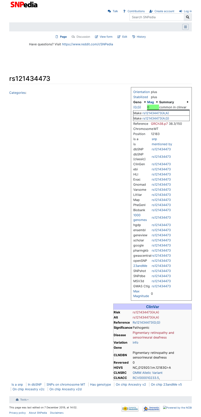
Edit (124, 36)
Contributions (136, 11)
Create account (164, 11)
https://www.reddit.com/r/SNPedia (87, 44)
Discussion (83, 36)
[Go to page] (188, 17)
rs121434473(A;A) (156, 113)
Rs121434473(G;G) (146, 322)
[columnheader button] (153, 102)
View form (106, 36)
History (141, 36)
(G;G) (137, 107)
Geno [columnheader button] (137, 102)
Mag (150, 102)
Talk (115, 11)
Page (63, 36)
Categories (17, 93)
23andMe (140, 266)
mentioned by (162, 144)
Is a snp (17, 384)
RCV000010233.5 (146, 378)
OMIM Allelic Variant (148, 373)
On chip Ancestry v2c (29, 389)
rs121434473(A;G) (156, 118)
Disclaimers (57, 412)
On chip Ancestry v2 (131, 384)
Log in (188, 11)
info (135, 342)
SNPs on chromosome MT (66, 384)
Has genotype (100, 384)
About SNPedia (38, 412)
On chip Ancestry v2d (65, 389)
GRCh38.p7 (159, 124)
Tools (23, 399)
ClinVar (152, 306)
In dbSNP (35, 384)
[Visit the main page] (24, 4)
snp (154, 139)
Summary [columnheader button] (166, 102)
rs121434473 (161, 149)
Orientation (141, 92)
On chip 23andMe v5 (166, 384)
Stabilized (140, 97)
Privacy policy (17, 412)
